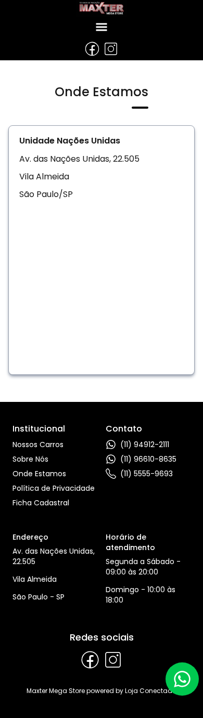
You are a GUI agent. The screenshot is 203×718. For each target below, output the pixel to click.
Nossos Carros (38, 444)
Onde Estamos (39, 473)
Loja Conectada (151, 690)
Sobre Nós (30, 459)
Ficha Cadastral (40, 503)
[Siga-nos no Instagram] (111, 49)
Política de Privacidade (53, 488)
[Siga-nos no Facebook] (92, 49)
